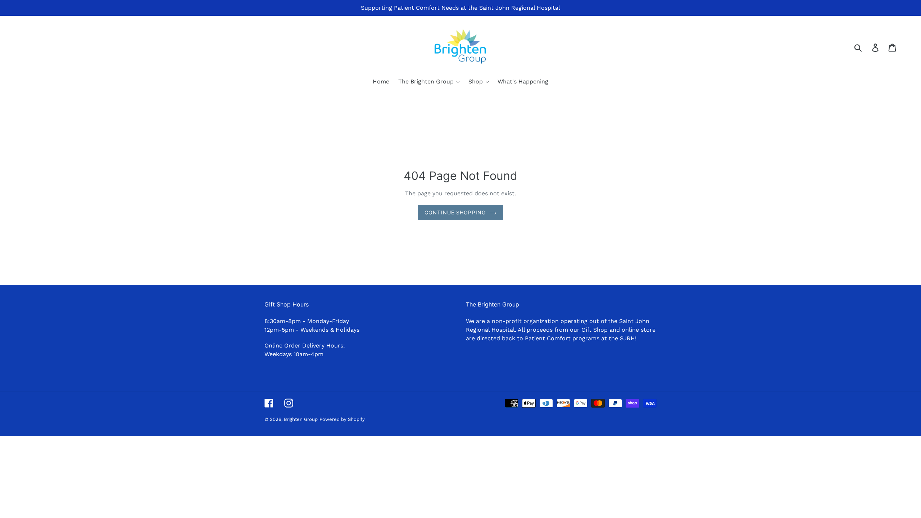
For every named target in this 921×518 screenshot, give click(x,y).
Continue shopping (455, 212)
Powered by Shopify (342, 419)
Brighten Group (301, 419)
